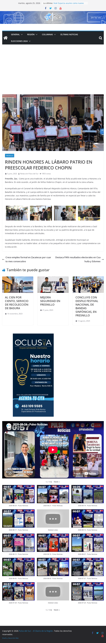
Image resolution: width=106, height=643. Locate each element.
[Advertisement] (53, 73)
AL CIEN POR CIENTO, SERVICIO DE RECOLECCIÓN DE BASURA (16, 302)
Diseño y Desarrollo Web (10, 638)
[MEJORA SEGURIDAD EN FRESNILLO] (52, 278)
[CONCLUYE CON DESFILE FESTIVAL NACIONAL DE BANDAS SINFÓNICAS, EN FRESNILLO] (88, 278)
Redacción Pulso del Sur (29, 173)
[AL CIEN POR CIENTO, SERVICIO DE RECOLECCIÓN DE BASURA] (17, 278)
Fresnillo (9, 156)
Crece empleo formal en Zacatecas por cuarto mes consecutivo (28, 259)
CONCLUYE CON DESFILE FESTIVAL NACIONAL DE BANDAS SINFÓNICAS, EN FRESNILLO (86, 306)
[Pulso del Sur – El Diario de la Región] (53, 13)
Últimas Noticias (69, 34)
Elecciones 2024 (19, 41)
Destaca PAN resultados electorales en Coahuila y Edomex (77, 259)
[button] (21, 34)
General (15, 34)
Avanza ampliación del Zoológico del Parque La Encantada (69, 4)
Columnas (47, 34)
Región (31, 34)
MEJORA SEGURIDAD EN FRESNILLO (50, 300)
